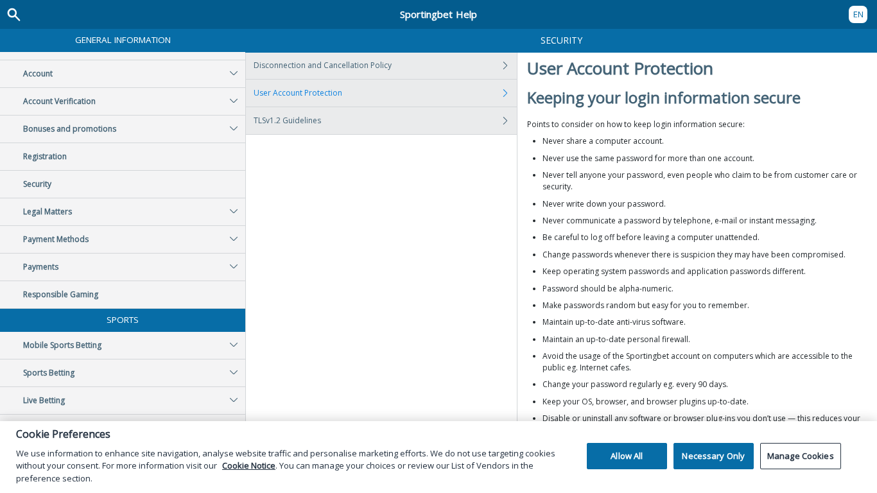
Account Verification (59, 101)
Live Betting (44, 400)
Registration (45, 156)
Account (38, 73)
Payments (40, 266)
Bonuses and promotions (69, 128)
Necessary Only (713, 456)
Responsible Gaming (60, 294)
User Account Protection (298, 92)
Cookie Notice (248, 465)
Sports (123, 319)
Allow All (627, 456)
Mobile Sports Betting (62, 345)
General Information (123, 40)
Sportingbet (438, 14)
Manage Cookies (800, 456)
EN (858, 14)
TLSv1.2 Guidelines (287, 120)
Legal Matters (47, 211)
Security (37, 183)
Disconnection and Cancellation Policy (323, 65)
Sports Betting (48, 372)
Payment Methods (56, 239)
